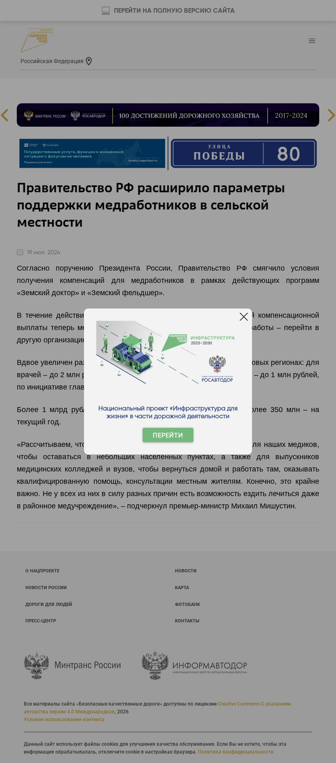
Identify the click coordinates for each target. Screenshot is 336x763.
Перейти (168, 435)
